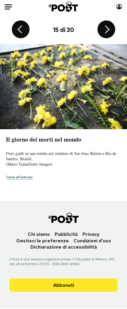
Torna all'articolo (19, 177)
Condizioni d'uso (92, 241)
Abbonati (63, 285)
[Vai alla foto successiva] (106, 29)
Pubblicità (66, 234)
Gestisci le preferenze (42, 241)
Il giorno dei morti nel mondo (43, 139)
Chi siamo (39, 234)
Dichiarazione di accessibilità (63, 247)
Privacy (91, 234)
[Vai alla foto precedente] (21, 29)
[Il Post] (63, 6)
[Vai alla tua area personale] (119, 7)
